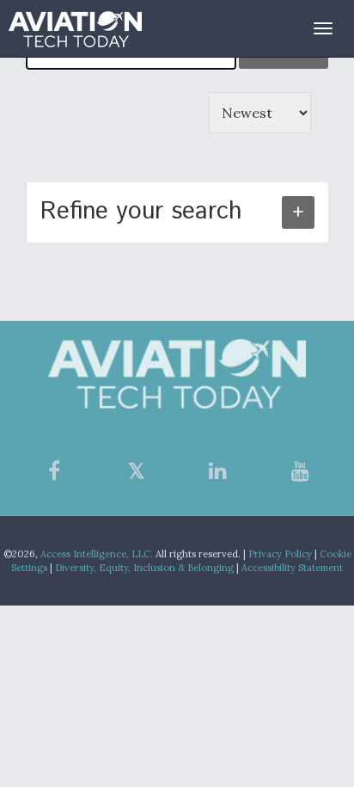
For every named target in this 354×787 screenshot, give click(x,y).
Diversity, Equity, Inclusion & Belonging (144, 568)
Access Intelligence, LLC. (96, 554)
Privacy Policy (280, 554)
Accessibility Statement (292, 568)
